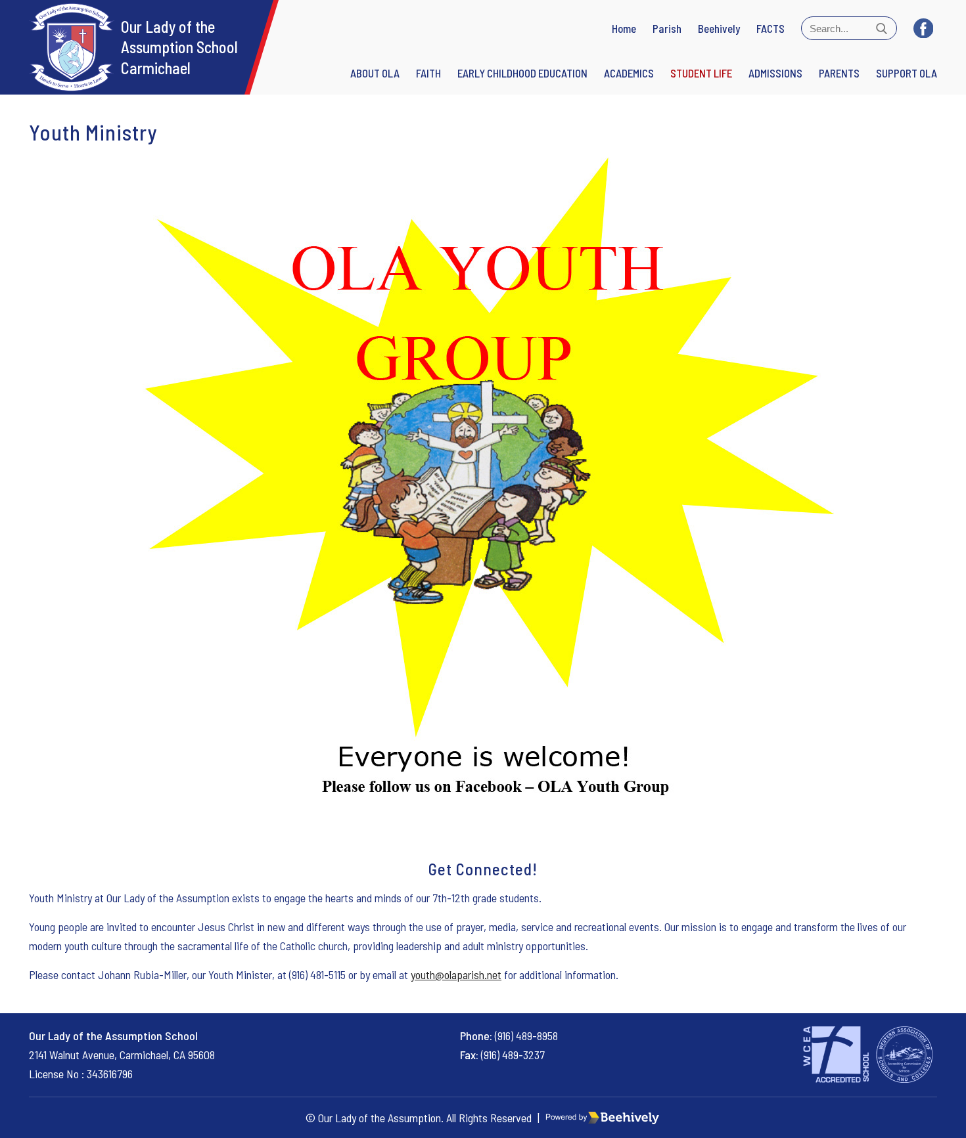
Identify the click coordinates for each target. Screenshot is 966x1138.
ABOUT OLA (375, 72)
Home (624, 28)
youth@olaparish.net (456, 974)
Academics (629, 72)
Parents (839, 72)
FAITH (428, 72)
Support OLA (906, 72)
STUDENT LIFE (701, 72)
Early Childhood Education (522, 72)
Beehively (719, 28)
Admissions (775, 72)
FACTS (770, 28)
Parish (667, 28)
